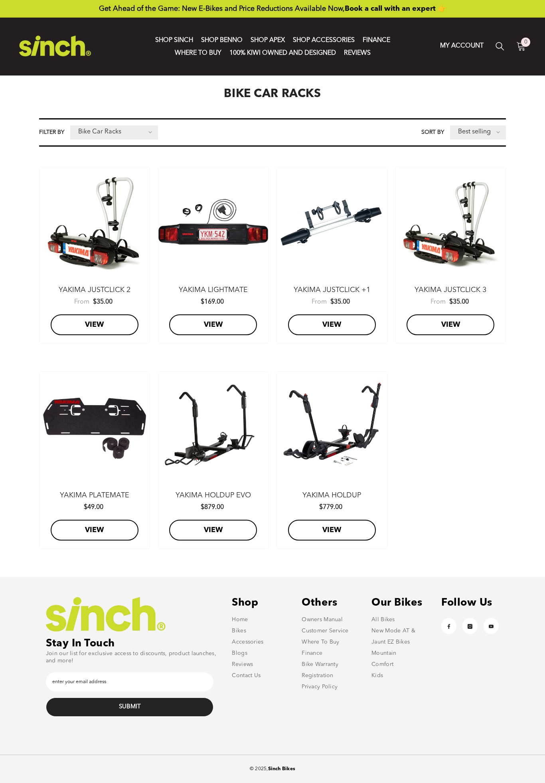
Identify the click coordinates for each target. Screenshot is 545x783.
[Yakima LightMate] (213, 222)
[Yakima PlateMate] (94, 427)
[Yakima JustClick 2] (94, 222)
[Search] (500, 46)
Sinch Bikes (282, 769)
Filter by (51, 132)
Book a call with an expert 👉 (395, 8)
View (94, 324)
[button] (114, 132)
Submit (130, 707)
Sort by (432, 132)
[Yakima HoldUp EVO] (213, 427)
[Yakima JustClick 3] (451, 222)
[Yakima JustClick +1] (332, 222)
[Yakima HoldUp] (332, 427)
